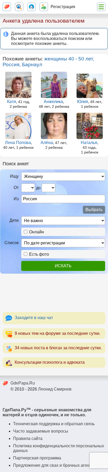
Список (11, 242)
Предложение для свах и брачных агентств (55, 465)
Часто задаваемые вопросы (40, 431)
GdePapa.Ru (22, 383)
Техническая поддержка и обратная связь (54, 424)
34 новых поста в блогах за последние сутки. (58, 348)
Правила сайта (27, 438)
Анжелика (53, 101)
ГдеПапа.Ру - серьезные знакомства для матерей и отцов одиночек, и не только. (47, 412)
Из (16, 199)
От (16, 187)
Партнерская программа (37, 458)
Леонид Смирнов (55, 389)
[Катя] (18, 85)
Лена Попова (18, 142)
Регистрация (63, 6)
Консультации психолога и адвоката (50, 362)
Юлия (82, 101)
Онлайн (36, 232)
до (38, 188)
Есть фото (38, 254)
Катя (11, 101)
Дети (14, 220)
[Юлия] (89, 85)
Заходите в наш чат (34, 317)
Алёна (47, 142)
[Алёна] (54, 126)
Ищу (14, 176)
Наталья (89, 142)
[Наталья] (89, 126)
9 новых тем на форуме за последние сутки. (57, 333)
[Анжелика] (54, 85)
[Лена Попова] (18, 126)
